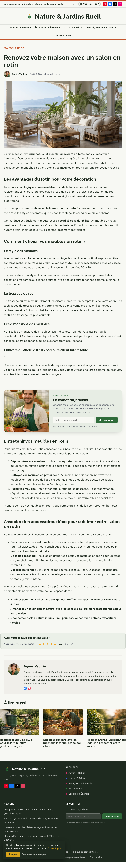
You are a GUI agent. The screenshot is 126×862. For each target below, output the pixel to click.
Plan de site (95, 857)
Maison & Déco (14, 48)
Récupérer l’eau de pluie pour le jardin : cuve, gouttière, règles (16, 743)
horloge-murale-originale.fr (38, 369)
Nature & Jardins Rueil (68, 16)
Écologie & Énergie (78, 793)
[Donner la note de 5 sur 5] (55, 644)
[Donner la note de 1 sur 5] (40, 644)
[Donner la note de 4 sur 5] (51, 644)
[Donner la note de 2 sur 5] (44, 644)
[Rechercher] (73, 4)
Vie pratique (75, 788)
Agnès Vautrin (19, 74)
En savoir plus (54, 848)
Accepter (13, 854)
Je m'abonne (106, 420)
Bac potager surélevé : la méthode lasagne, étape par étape (62, 743)
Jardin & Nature (76, 772)
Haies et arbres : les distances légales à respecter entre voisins (106, 743)
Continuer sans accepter (34, 854)
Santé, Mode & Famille (80, 783)
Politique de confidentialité (85, 852)
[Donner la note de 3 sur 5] (48, 644)
